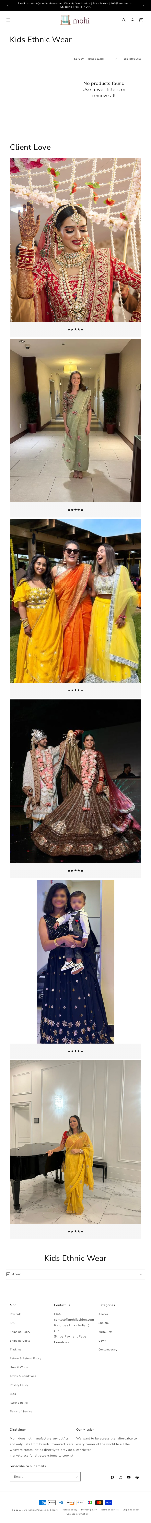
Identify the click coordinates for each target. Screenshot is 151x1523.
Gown (102, 1341)
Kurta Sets (106, 1332)
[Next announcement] (143, 5)
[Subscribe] (76, 1476)
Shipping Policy (20, 1332)
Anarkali (104, 1314)
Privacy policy (89, 1509)
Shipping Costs (20, 1341)
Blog (13, 1394)
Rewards (15, 1314)
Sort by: (79, 59)
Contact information (77, 1513)
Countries (61, 1342)
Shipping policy (131, 1509)
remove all (104, 96)
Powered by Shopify (47, 1509)
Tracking (15, 1349)
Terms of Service (21, 1411)
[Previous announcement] (7, 5)
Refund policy (19, 1403)
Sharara (104, 1323)
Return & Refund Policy (25, 1358)
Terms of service (110, 1509)
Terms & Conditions (23, 1376)
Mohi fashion (29, 1509)
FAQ (13, 1323)
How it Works (19, 1367)
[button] (8, 20)
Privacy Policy (19, 1385)
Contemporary (108, 1349)
